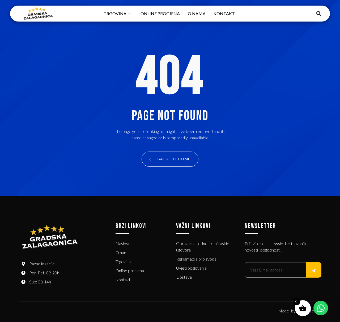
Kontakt (224, 13)
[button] (318, 13)
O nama (197, 13)
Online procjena (160, 13)
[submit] (313, 270)
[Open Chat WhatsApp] (320, 308)
